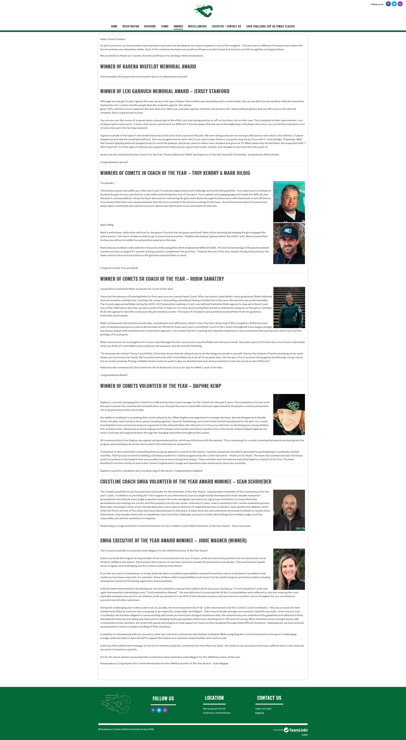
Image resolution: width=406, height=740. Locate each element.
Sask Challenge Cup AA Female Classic (270, 26)
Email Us (259, 712)
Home (114, 26)
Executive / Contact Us (226, 26)
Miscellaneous (197, 26)
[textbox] (203, 355)
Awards (178, 26)
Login (305, 734)
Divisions (150, 26)
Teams (165, 26)
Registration (131, 26)
